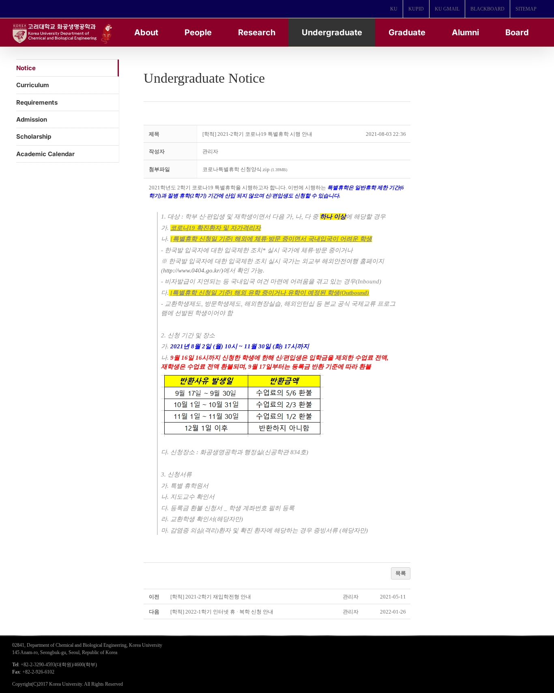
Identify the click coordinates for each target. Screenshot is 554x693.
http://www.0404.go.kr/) (193, 270)
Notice (26, 68)
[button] (210, 151)
